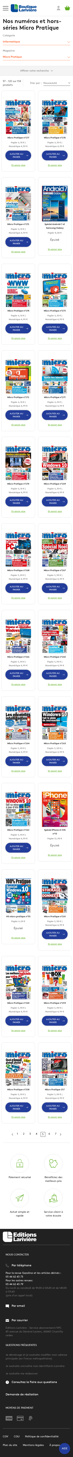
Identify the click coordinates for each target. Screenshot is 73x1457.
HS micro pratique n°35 (18, 916)
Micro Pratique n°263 (55, 743)
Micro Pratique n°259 (55, 1002)
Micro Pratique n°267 (55, 570)
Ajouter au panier (16, 155)
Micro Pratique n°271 (55, 397)
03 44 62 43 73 (14, 1276)
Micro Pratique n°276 (55, 137)
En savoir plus (18, 165)
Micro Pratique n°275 (18, 224)
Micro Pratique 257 (55, 1089)
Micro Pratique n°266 (18, 656)
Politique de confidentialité (42, 1436)
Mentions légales (33, 1445)
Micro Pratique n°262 (18, 829)
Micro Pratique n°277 (18, 137)
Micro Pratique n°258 (18, 1089)
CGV (5, 1436)
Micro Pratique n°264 (18, 743)
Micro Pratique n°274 (18, 310)
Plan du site (10, 1445)
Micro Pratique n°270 (18, 483)
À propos (54, 1445)
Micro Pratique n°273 (55, 310)
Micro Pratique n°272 (18, 397)
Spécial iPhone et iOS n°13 (55, 831)
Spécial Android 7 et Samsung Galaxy (55, 226)
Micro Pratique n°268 (18, 570)
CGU (16, 1436)
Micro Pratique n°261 (55, 916)
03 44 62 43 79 (14, 1284)
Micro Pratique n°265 (55, 656)
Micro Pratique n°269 (55, 483)
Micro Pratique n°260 (18, 1002)
